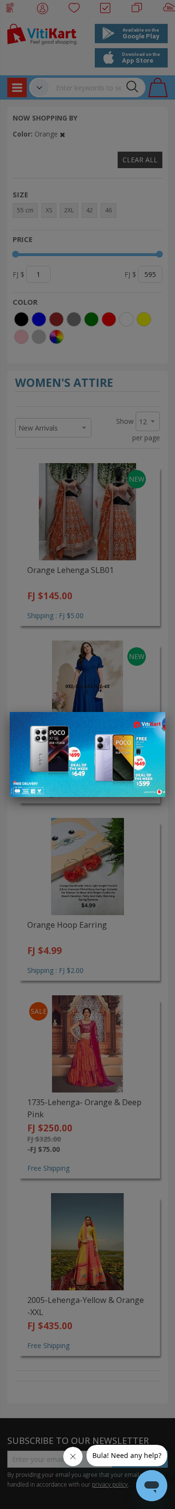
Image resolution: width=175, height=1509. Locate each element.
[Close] (151, 724)
